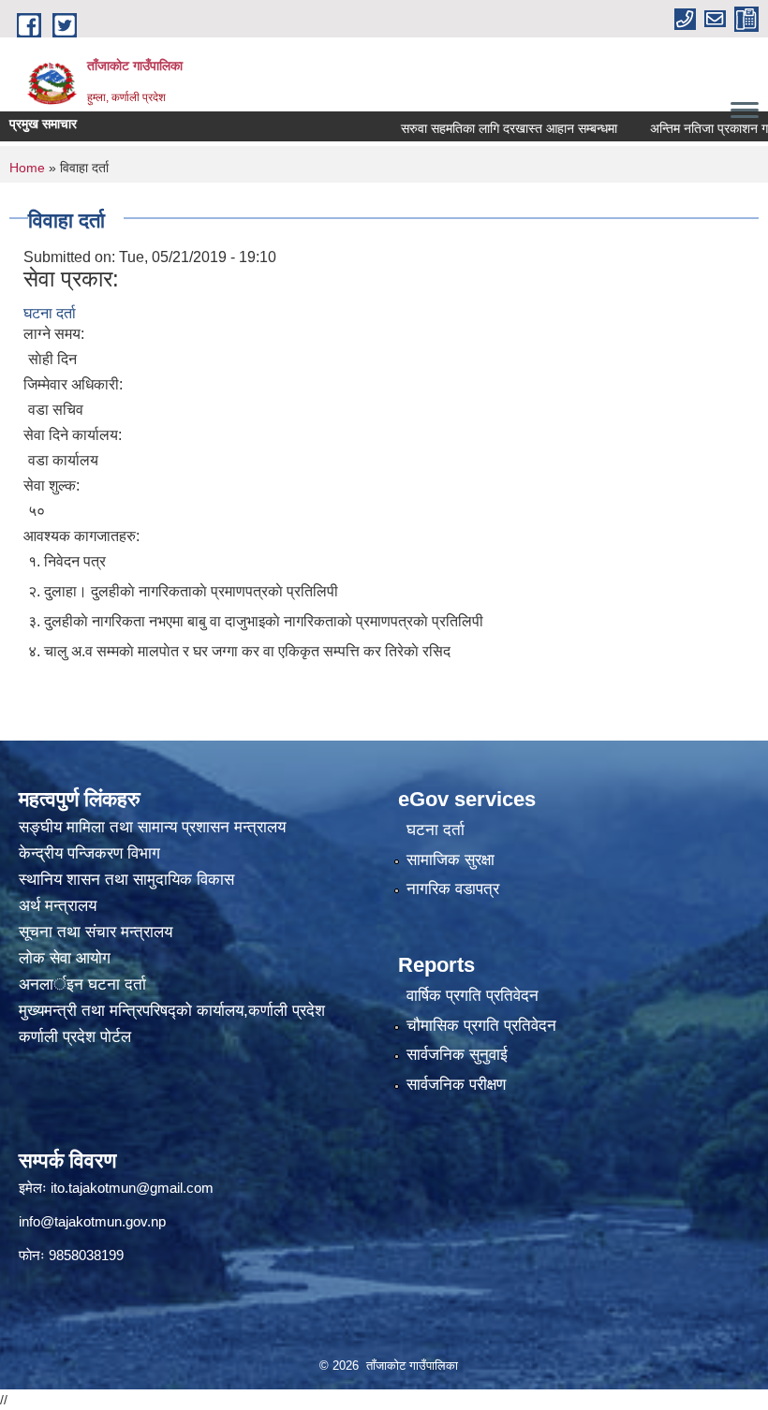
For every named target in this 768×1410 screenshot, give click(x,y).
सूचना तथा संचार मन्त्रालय (95, 932)
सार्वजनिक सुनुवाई (457, 1055)
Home (27, 167)
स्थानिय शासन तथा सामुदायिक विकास (126, 880)
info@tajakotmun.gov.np (92, 1221)
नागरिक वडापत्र (452, 889)
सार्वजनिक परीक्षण (456, 1085)
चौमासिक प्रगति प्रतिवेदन (481, 1026)
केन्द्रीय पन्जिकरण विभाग (92, 853)
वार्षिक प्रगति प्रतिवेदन (472, 996)
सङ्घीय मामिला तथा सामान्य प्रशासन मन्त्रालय (152, 827)
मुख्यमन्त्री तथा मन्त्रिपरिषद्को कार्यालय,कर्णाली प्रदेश (172, 1011)
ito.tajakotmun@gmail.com (132, 1188)
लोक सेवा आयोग (67, 958)
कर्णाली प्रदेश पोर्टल (75, 1037)
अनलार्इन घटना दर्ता (82, 984)
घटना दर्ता (49, 313)
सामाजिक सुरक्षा (450, 860)
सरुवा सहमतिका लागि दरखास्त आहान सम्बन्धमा (485, 128)
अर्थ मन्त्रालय (57, 906)
